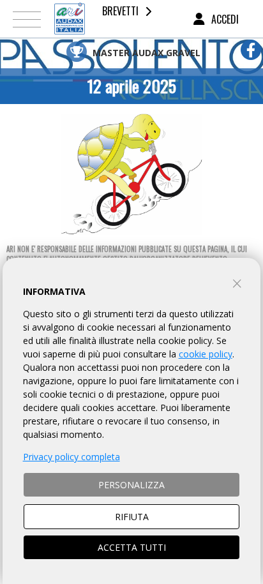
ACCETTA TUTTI (132, 547)
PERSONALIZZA (131, 485)
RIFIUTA (132, 517)
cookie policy (205, 354)
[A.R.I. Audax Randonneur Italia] (69, 19)
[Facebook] (251, 50)
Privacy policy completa (71, 457)
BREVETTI (120, 11)
